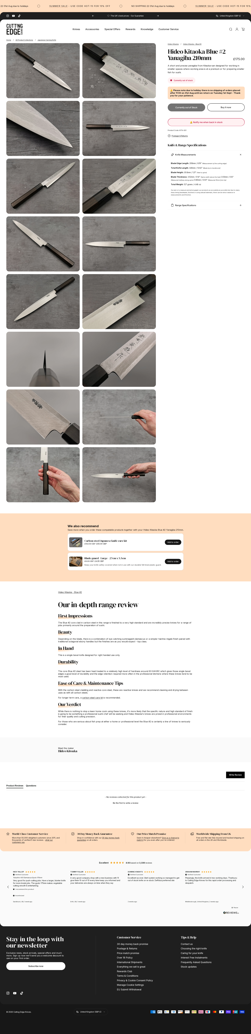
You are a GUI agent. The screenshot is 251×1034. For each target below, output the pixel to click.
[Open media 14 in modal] (119, 417)
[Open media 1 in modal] (43, 70)
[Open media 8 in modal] (119, 243)
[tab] (14, 786)
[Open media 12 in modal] (119, 359)
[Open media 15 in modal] (43, 474)
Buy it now (226, 107)
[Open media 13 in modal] (43, 417)
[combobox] (230, 16)
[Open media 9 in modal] (43, 301)
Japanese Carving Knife (47, 40)
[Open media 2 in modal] (119, 70)
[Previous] (93, 16)
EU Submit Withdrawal (129, 989)
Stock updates (189, 966)
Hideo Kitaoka (173, 44)
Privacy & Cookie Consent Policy (135, 980)
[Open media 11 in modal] (43, 359)
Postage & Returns (180, 136)
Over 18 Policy (125, 957)
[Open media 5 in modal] (43, 186)
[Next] (158, 16)
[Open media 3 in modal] (43, 128)
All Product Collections (24, 40)
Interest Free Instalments (194, 957)
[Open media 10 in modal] (119, 301)
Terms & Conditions (127, 975)
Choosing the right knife (194, 948)
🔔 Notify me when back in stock (206, 122)
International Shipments (129, 962)
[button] (125, 802)
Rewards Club (124, 971)
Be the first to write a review (125, 803)
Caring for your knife (192, 953)
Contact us (187, 944)
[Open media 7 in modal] (43, 243)
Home (8, 40)
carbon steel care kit (92, 697)
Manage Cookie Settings (130, 985)
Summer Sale (33, 6)
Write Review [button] (235, 774)
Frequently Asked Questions (196, 962)
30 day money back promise (132, 944)
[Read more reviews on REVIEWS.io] (231, 913)
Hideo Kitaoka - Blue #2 (192, 44)
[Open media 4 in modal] (119, 128)
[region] (125, 887)
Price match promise (128, 953)
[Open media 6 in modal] (119, 186)
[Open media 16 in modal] (119, 474)
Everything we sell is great (131, 966)
